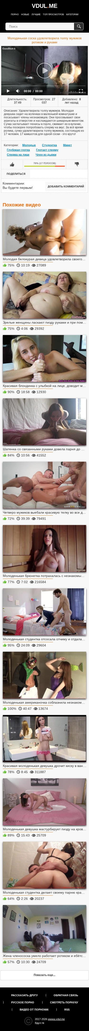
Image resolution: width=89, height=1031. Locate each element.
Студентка (49, 145)
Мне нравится (12, 164)
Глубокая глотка (18, 150)
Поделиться (16, 173)
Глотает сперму (47, 150)
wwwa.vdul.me (56, 1019)
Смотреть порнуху (64, 1002)
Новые (25, 14)
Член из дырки (46, 154)
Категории (72, 14)
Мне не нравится (77, 164)
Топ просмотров (53, 14)
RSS (67, 1009)
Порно (15, 14)
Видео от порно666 (34, 1009)
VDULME (44, 6)
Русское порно (22, 1002)
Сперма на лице (18, 154)
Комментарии (13, 183)
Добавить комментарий (66, 186)
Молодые (29, 145)
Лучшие (36, 14)
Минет (67, 145)
